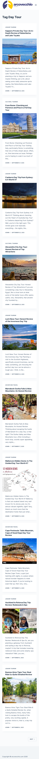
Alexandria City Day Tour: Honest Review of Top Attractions (16, 249)
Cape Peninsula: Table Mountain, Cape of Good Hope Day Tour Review (19, 532)
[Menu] (36, 5)
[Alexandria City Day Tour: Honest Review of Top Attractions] (19, 267)
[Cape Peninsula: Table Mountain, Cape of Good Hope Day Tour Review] (19, 551)
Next (31, 739)
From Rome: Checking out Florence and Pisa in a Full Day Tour (18, 107)
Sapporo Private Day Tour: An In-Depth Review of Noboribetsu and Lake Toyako (19, 33)
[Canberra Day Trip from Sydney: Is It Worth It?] (19, 195)
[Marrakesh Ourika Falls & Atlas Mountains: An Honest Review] (19, 407)
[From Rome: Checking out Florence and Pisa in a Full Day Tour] (19, 126)
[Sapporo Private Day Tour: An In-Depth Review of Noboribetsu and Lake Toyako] (19, 51)
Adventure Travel (11, 385)
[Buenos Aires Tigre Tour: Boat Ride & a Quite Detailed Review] (19, 690)
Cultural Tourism (11, 101)
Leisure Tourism (10, 27)
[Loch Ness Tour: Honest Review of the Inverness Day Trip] (19, 337)
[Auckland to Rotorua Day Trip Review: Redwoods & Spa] (19, 620)
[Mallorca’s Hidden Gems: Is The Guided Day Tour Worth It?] (19, 479)
